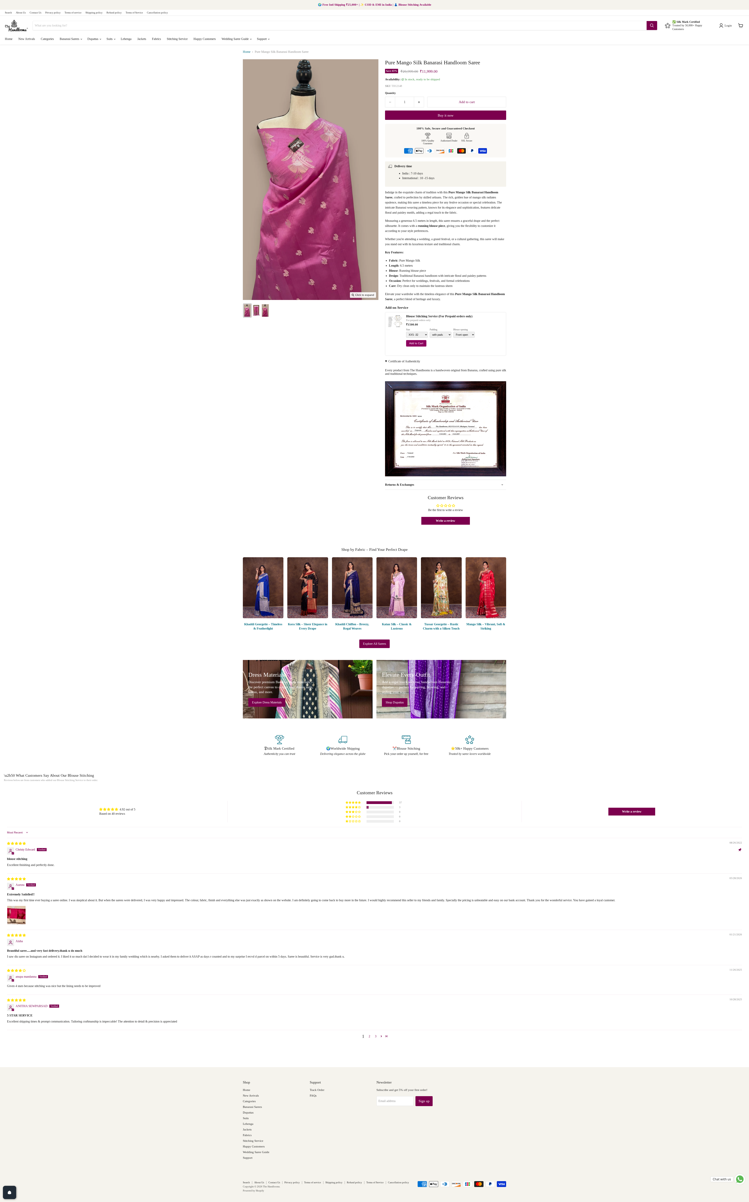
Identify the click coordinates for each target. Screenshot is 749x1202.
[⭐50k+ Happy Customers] (469, 745)
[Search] (652, 25)
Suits (109, 39)
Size (408, 329)
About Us (21, 12)
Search (8, 12)
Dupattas (93, 39)
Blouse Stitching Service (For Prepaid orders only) (439, 316)
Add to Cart (416, 343)
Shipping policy (94, 12)
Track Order (317, 1089)
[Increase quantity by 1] (419, 102)
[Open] (9, 1192)
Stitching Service (177, 39)
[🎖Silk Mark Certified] (279, 745)
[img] (16, 843)
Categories (47, 39)
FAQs (313, 1095)
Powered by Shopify (253, 1190)
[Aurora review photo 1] (16, 915)
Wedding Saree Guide (235, 39)
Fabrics (156, 39)
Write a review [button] (445, 520)
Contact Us (35, 12)
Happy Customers (204, 39)
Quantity (390, 93)
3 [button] (375, 1036)
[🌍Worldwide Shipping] (342, 745)
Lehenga (126, 39)
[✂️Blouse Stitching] (406, 745)
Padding (433, 329)
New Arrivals (26, 39)
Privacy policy (53, 12)
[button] (726, 25)
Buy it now (445, 115)
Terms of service (73, 12)
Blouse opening (460, 329)
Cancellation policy (157, 12)
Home (8, 39)
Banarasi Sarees (70, 39)
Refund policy (114, 12)
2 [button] (369, 1036)
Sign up (424, 1101)
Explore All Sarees (374, 643)
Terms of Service (134, 12)
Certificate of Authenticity (404, 361)
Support (262, 39)
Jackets (141, 39)
